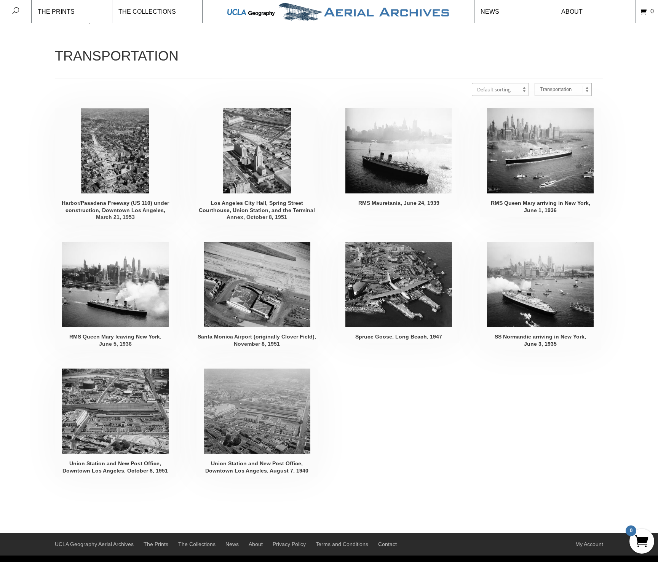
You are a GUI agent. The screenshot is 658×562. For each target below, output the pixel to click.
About (572, 11)
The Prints (56, 11)
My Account (589, 544)
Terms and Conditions (342, 544)
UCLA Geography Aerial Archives (94, 544)
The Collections (147, 11)
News (490, 11)
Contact (387, 544)
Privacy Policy (289, 544)
